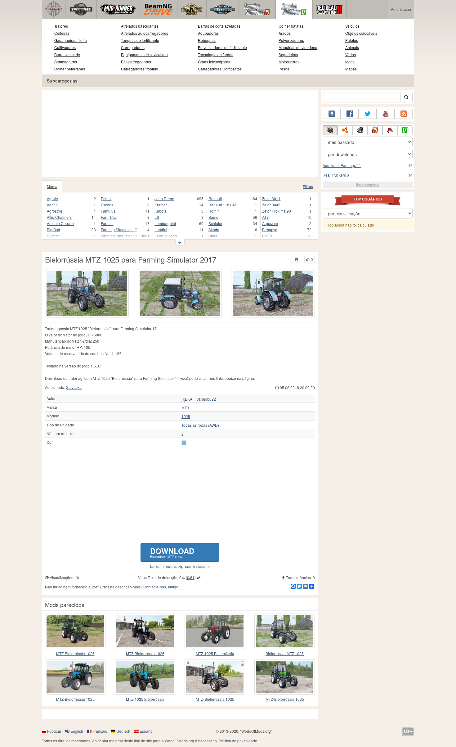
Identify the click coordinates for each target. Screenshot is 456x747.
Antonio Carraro (60, 223)
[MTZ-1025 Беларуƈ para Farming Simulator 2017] (75, 677)
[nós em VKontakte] (332, 114)
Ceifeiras (61, 33)
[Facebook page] (350, 114)
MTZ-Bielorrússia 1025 (75, 653)
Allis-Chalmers (59, 217)
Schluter (215, 223)
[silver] (183, 442)
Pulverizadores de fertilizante (222, 47)
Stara (212, 235)
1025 (185, 416)
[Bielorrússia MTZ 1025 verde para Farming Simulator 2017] (284, 631)
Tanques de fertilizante (140, 40)
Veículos (352, 26)
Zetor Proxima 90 (276, 211)
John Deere (164, 198)
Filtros (308, 186)
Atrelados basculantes (140, 26)
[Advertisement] (180, 133)
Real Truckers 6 (336, 175)
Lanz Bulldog (165, 235)
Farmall (107, 223)
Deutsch (123, 731)
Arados (285, 33)
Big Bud (53, 229)
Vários (350, 54)
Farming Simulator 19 (119, 235)
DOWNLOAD (172, 552)
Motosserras (289, 61)
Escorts (107, 204)
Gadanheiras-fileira (70, 40)
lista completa (367, 184)
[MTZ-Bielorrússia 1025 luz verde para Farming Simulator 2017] (75, 631)
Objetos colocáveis (361, 33)
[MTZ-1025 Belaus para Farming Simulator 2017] (284, 677)
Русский (54, 731)
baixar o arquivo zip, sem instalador (180, 566)
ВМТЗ (267, 235)
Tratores (61, 26)
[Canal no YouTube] (386, 114)
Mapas (351, 68)
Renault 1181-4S (222, 204)
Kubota (160, 211)
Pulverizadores (291, 40)
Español (147, 731)
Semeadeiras (65, 61)
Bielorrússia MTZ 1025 (285, 653)
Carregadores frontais (139, 68)
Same (213, 217)
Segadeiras (288, 54)
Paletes (351, 40)
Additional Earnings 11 (342, 165)
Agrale (52, 198)
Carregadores (133, 47)
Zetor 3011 (271, 198)
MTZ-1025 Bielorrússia (215, 653)
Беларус (269, 229)
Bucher (53, 235)
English (76, 731)
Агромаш (270, 223)
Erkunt (106, 198)
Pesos (284, 68)
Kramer (160, 204)
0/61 (190, 577)
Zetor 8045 (271, 204)
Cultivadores (65, 47)
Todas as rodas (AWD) (200, 425)
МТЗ (185, 407)
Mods (350, 61)
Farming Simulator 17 (119, 229)
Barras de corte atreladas (219, 26)
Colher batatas (291, 26)
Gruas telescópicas (214, 61)
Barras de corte (67, 54)
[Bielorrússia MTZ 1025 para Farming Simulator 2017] (87, 293)
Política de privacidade (238, 740)
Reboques (207, 40)
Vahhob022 (206, 399)
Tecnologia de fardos (215, 54)
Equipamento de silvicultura (144, 54)
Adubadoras (208, 33)
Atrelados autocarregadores (144, 33)
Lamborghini (165, 223)
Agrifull (53, 204)
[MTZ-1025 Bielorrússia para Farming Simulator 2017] (215, 631)
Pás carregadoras (136, 61)
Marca (52, 186)
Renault (215, 198)
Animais (352, 47)
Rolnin (214, 211)
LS (156, 217)
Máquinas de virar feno (298, 47)
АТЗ (265, 217)
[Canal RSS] (404, 114)
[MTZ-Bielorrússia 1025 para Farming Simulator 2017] (145, 631)
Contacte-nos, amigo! (161, 586)
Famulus (108, 211)
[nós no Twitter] (368, 114)
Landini (160, 229)
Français (99, 731)
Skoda (213, 229)
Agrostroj (54, 211)
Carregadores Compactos (220, 68)
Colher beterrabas (69, 68)
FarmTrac (109, 217)
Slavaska (74, 387)
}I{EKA (186, 399)
